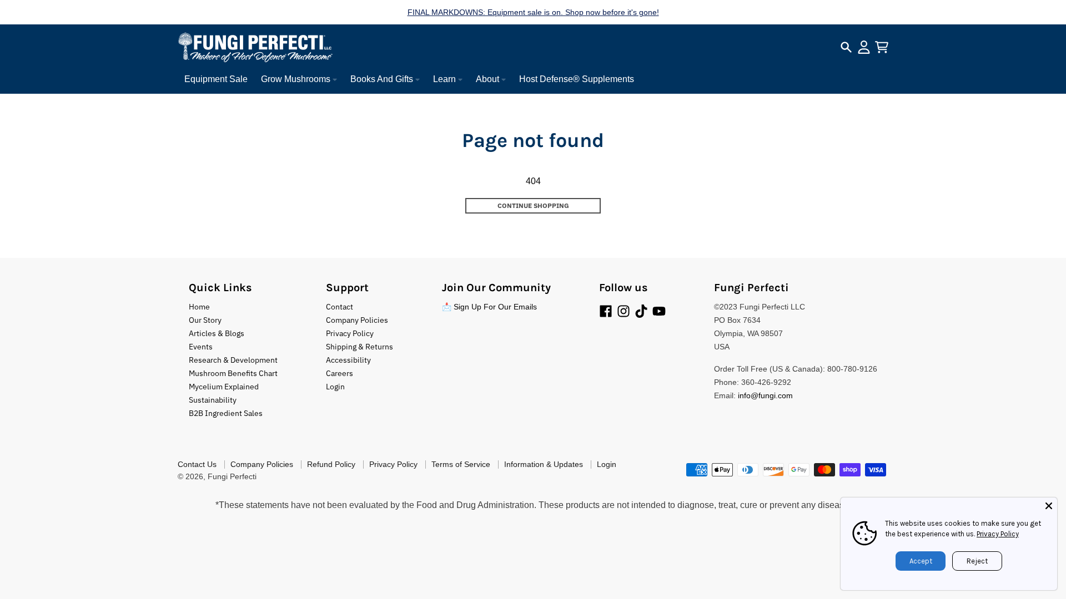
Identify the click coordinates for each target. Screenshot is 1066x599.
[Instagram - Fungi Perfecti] (623, 311)
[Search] (846, 47)
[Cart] (881, 47)
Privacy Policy (998, 534)
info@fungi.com (765, 395)
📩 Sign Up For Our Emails (489, 306)
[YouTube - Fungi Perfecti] (659, 311)
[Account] (864, 47)
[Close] (1048, 505)
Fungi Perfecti (232, 476)
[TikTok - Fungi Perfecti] (641, 311)
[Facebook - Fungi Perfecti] (605, 311)
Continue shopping (533, 205)
